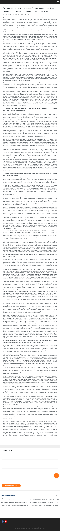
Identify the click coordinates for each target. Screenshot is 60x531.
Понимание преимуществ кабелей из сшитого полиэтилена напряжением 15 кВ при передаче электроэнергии (45, 499)
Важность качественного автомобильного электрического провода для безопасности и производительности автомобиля (45, 505)
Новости (46, 495)
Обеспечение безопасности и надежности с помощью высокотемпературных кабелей (45, 502)
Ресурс (56, 495)
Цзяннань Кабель (33, 528)
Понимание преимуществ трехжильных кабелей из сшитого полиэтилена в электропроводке (14, 499)
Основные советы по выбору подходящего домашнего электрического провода (16, 502)
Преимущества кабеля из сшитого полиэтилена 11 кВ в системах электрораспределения (16, 505)
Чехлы (51, 495)
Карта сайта (42, 528)
